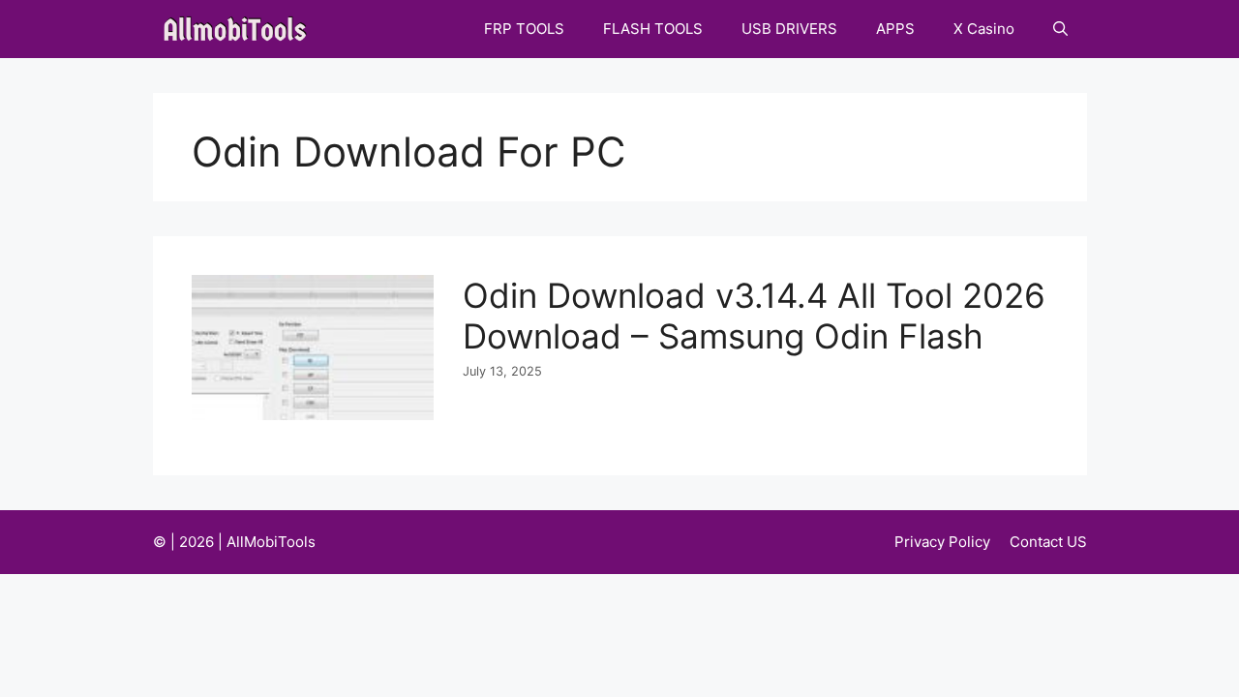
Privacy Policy (942, 541)
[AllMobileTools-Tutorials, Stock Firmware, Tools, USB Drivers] (240, 29)
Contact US (1048, 541)
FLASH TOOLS (653, 28)
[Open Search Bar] (1060, 29)
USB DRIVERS (789, 28)
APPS (895, 28)
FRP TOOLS (524, 28)
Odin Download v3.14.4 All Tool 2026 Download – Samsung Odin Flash (754, 315)
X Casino (983, 28)
